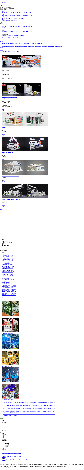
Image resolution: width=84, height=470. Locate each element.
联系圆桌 (16, 37)
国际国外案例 (1, 47)
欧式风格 (11, 51)
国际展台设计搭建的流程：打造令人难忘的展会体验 (8, 279)
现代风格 (9, 51)
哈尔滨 (31, 46)
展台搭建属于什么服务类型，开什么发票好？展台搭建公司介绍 (9, 294)
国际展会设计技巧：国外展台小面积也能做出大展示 (8, 260)
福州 (17, 46)
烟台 (56, 46)
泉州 (53, 46)
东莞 (39, 46)
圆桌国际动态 (3, 18)
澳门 (8, 46)
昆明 (25, 46)
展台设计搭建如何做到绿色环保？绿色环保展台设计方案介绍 (9, 291)
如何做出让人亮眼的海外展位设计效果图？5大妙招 (7, 259)
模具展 (9, 43)
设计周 (29, 43)
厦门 (52, 46)
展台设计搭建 (4, 26)
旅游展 (15, 43)
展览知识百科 (6, 18)
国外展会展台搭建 (25, 459)
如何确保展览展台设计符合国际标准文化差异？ (7, 281)
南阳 (58, 46)
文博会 (36, 43)
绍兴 (50, 46)
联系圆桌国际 (19, 453)
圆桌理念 (5, 20)
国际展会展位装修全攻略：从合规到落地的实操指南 (8, 271)
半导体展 (31, 43)
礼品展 (22, 43)
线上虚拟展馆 (6, 54)
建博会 (19, 43)
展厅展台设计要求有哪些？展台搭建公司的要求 (7, 287)
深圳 (5, 46)
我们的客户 (16, 20)
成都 (24, 46)
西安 (35, 46)
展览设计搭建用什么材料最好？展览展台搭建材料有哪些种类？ (9, 286)
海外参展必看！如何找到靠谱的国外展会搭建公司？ (8, 276)
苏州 (43, 46)
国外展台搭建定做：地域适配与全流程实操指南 (7, 272)
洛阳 (57, 46)
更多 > (2, 297)
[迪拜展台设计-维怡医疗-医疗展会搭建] (21, 67)
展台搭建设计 (4, 12)
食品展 (6, 43)
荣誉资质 (9, 20)
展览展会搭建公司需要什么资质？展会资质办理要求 (8, 290)
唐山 (61, 46)
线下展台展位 (1, 50)
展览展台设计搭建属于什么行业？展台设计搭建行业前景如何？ (9, 293)
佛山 (38, 46)
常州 (45, 46)
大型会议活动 (13, 456)
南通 (46, 46)
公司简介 (3, 20)
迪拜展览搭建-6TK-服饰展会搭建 (7, 152)
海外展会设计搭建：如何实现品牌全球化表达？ (7, 262)
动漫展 (24, 43)
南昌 (18, 46)
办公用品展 (13, 43)
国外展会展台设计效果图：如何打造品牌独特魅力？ (8, 256)
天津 (10, 46)
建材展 (2, 43)
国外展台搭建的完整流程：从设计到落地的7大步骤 (7, 274)
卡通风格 (16, 51)
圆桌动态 (7, 20)
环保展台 (18, 51)
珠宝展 (7, 43)
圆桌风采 (11, 20)
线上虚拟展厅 (3, 54)
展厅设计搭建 (4, 15)
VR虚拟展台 (9, 54)
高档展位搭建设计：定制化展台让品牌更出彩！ (7, 278)
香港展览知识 (22, 18)
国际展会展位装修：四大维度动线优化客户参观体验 (8, 266)
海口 (12, 46)
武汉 (22, 46)
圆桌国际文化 (9, 453)
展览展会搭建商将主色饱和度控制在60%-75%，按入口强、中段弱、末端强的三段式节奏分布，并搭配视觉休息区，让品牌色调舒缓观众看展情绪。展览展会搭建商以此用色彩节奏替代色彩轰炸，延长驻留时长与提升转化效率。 (29, 402)
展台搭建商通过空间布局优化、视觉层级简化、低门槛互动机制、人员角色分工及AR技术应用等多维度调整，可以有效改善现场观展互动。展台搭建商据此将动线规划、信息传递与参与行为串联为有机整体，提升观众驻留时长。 (29, 408)
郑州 (23, 46)
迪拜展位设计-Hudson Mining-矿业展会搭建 (9, 97)
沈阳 (28, 46)
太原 (32, 46)
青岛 (55, 46)
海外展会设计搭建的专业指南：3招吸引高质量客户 (7, 275)
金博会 (21, 43)
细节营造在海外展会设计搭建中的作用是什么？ (7, 268)
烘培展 (39, 43)
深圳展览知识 (19, 18)
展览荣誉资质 (13, 453)
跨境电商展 (34, 43)
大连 (59, 46)
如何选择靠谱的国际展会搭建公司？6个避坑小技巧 (7, 264)
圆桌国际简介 (3, 453)
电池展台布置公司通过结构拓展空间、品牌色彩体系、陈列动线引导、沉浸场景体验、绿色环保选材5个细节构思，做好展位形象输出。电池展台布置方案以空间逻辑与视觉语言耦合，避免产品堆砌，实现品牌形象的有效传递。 (29, 405)
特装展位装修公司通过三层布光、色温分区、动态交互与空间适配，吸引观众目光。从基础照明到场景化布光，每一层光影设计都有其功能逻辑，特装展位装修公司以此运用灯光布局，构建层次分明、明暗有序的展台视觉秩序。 (29, 414)
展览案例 (3, 11)
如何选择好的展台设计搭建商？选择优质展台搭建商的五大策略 (9, 289)
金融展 (38, 43)
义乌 (51, 46)
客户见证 (14, 20)
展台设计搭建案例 (4, 457)
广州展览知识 (16, 18)
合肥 (15, 46)
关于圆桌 (3, 19)
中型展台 (5, 51)
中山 (42, 46)
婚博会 (11, 43)
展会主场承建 (9, 456)
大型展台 (3, 51)
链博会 (41, 43)
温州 (49, 46)
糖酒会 (26, 43)
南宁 (11, 46)
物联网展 (17, 43)
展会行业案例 (1, 41)
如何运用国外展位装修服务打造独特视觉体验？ (7, 263)
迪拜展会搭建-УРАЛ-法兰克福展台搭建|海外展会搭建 (11, 199)
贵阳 (26, 46)
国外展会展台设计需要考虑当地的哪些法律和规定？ (8, 267)
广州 (4, 46)
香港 (6, 46)
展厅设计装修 (6, 456)
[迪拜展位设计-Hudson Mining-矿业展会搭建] (21, 95)
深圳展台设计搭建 (17, 459)
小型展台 (7, 51)
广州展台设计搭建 (12, 459)
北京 (2, 46)
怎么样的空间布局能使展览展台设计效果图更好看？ (10, 415)
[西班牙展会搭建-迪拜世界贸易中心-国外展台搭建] (25, 174)
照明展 (28, 43)
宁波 (48, 46)
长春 (29, 46)
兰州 (36, 46)
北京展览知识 (9, 18)
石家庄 (33, 46)
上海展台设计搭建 (8, 459)
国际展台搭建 (3, 27)
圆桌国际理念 (6, 453)
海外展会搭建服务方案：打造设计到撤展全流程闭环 (8, 258)
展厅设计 (3, 14)
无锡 (44, 46)
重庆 (9, 46)
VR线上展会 (15, 54)
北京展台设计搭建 (4, 459)
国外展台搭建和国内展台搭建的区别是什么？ (7, 283)
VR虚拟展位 (12, 54)
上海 (3, 46)
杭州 (16, 46)
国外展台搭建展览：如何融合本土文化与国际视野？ (8, 270)
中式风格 (14, 51)
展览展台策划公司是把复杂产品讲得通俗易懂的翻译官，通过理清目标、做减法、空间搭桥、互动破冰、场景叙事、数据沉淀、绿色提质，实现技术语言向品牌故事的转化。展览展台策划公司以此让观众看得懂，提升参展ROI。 (29, 411)
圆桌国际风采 (16, 453)
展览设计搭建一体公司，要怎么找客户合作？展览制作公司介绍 (9, 295)
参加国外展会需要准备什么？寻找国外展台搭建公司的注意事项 (9, 285)
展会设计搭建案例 (4, 460)
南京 (13, 46)
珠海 (40, 46)
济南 (19, 46)
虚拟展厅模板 (18, 54)
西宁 (37, 46)
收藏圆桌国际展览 (4, 2)
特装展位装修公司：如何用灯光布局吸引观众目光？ (10, 412)
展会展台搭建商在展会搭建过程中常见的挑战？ (7, 282)
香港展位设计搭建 (21, 459)
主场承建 (3, 16)
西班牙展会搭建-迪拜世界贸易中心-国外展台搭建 (10, 176)
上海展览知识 (13, 18)
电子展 (4, 43)
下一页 (1, 209)
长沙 (21, 46)
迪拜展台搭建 (4, 127)
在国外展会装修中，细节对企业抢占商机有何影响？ (8, 255)
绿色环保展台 (16, 456)
